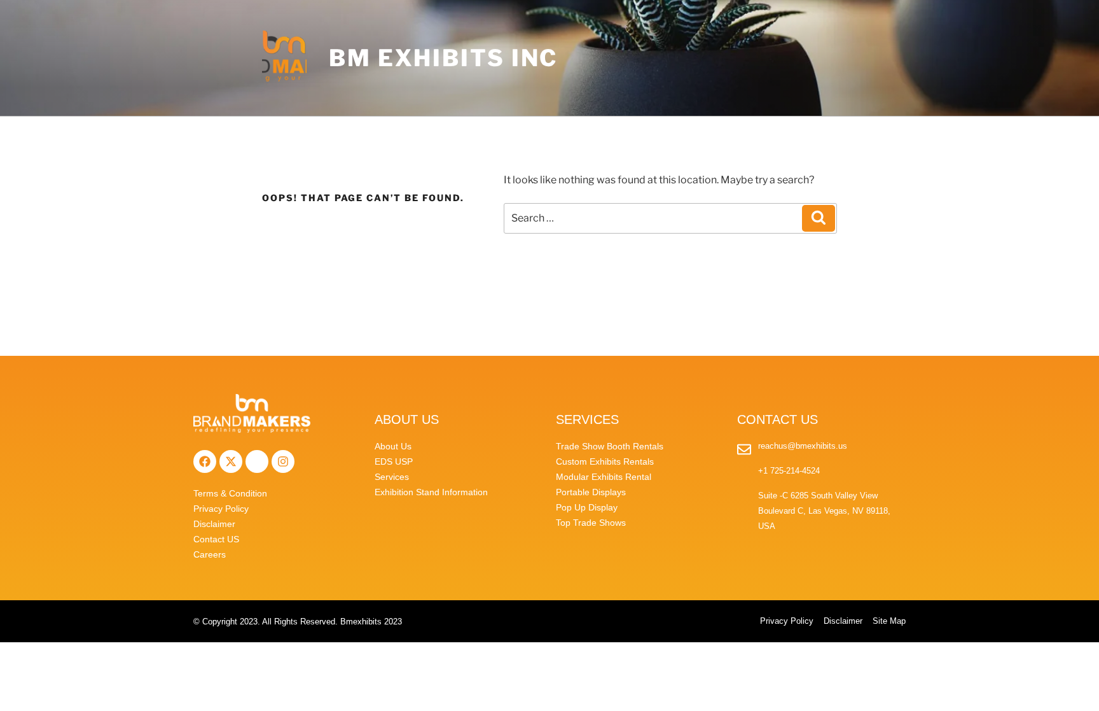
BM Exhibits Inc (443, 58)
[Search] (818, 218)
